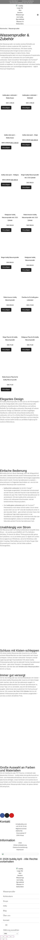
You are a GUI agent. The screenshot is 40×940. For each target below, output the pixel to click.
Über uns (6, 915)
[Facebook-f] (2, 815)
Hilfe (5, 906)
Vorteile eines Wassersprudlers (29, 666)
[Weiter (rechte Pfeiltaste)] (5, 939)
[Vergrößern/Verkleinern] (1, 936)
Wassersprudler (9, 892)
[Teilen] (8, 936)
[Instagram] (7, 815)
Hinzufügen (6, 147)
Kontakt (6, 920)
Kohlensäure (8, 896)
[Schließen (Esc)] (12, 936)
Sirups (5, 901)
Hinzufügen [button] (6, 107)
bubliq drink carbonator (11, 488)
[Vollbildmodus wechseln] (5, 936)
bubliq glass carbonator (14, 505)
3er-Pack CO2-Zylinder (21, 691)
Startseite (3, 28)
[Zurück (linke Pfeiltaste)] (1, 939)
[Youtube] (11, 815)
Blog (5, 911)
